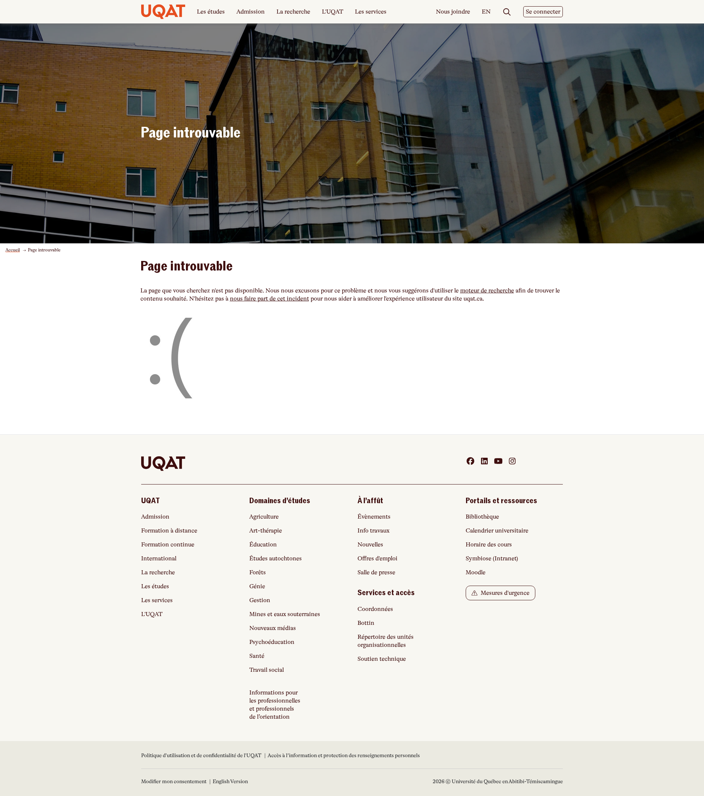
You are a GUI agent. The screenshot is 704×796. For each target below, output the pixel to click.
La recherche (293, 11)
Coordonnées (375, 609)
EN (486, 12)
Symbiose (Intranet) (492, 558)
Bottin (366, 623)
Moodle (475, 572)
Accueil (13, 250)
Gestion (259, 600)
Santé (256, 656)
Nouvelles (370, 544)
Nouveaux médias (272, 628)
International (158, 558)
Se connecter (543, 11)
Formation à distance (169, 530)
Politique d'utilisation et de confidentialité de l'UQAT (202, 755)
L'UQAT (332, 11)
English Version (230, 781)
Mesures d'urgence (504, 593)
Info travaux (373, 530)
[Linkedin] (484, 461)
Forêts (257, 572)
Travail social (266, 670)
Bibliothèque (482, 516)
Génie (257, 586)
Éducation (263, 544)
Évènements (374, 516)
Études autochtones (275, 558)
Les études (211, 11)
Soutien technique (382, 659)
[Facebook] (470, 461)
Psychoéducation (271, 642)
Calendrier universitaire (497, 530)
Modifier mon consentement (173, 781)
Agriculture (264, 516)
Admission (250, 11)
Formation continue (167, 544)
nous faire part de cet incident (269, 298)
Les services (370, 11)
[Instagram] (512, 461)
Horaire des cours (489, 544)
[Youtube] (498, 461)
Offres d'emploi (377, 558)
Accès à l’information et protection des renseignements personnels (344, 755)
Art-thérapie (265, 530)
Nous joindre (453, 11)
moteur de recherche (487, 290)
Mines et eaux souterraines (284, 614)
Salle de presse (376, 572)
